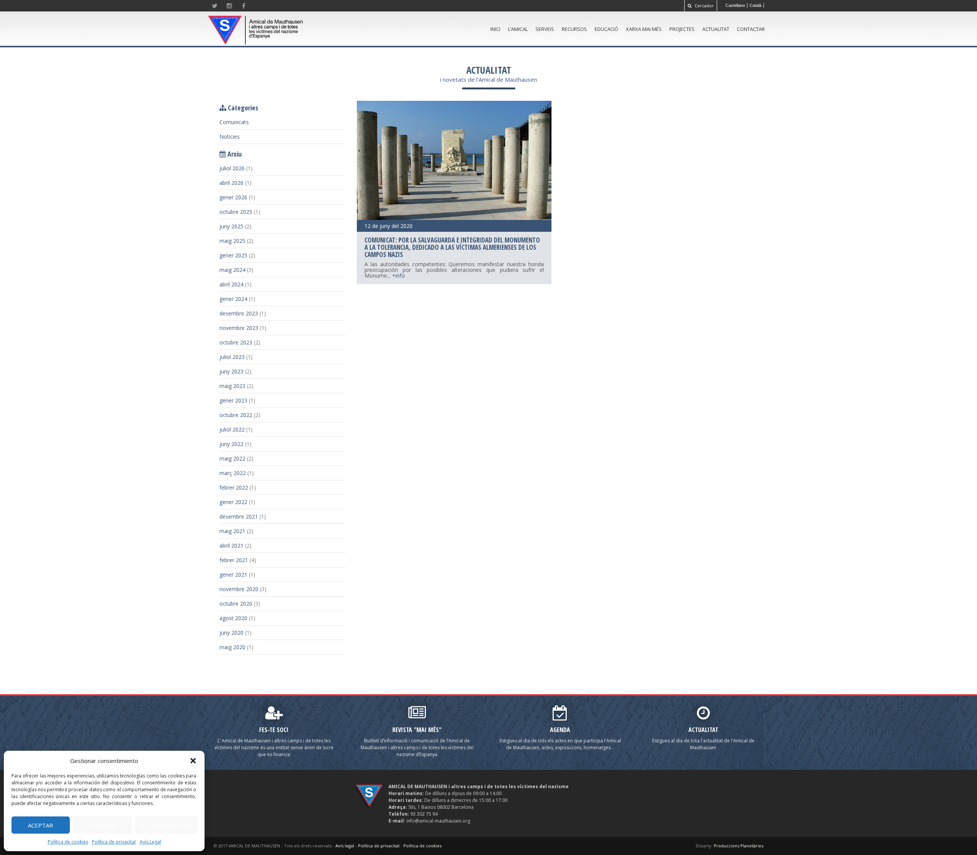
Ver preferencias (166, 825)
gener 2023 (233, 400)
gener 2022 (233, 502)
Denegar (102, 825)
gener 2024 (233, 298)
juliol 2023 (232, 356)
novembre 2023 (238, 327)
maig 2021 (232, 531)
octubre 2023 (235, 342)
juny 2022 (231, 444)
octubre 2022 (235, 415)
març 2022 (232, 473)
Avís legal (344, 846)
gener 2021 (233, 574)
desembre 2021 (238, 516)
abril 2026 (231, 182)
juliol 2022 (232, 429)
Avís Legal (150, 842)
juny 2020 (231, 632)
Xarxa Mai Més (644, 29)
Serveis (544, 29)
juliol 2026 (232, 168)
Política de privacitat (114, 842)
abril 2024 (231, 284)
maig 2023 (232, 386)
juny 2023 (231, 371)
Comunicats (234, 122)
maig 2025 (232, 240)
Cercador (703, 5)
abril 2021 (231, 545)
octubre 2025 (235, 211)
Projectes (682, 29)
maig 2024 (232, 269)
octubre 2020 (235, 603)
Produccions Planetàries (738, 846)
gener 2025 (233, 255)
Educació (606, 29)
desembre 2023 (238, 313)
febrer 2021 (233, 560)
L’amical (518, 29)
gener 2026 (233, 197)
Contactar (751, 29)
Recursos (574, 29)
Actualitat (715, 29)
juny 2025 (231, 226)
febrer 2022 (233, 487)
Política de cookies (68, 842)
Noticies (229, 136)
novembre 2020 (238, 589)
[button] (193, 760)
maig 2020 (232, 647)
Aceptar (40, 825)
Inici (495, 29)
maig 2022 (232, 458)
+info (398, 275)
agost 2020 (233, 618)
